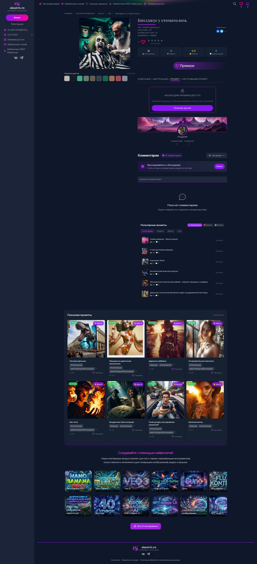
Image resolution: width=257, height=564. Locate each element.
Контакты (115, 560)
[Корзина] (248, 4)
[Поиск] (235, 4)
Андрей (153, 35)
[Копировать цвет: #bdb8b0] (69, 76)
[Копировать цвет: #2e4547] (101, 76)
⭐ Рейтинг (219, 225)
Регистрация (17, 24)
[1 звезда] (149, 40)
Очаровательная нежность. (201, 361)
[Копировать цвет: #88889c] (127, 76)
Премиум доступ (15, 39)
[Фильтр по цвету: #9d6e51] (112, 78)
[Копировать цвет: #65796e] (88, 76)
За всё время (147, 231)
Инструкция (160, 79)
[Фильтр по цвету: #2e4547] (99, 78)
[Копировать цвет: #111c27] (75, 76)
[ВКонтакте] (218, 31)
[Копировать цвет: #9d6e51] (114, 76)
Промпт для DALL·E (151, 27)
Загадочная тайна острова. (121, 422)
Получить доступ (182, 108)
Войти (17, 17)
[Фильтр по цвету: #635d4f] (92, 78)
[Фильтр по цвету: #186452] (105, 78)
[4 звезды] (158, 40)
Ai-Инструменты (17, 30)
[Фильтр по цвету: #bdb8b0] (67, 78)
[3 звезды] (155, 40)
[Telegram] (221, 31)
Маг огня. (74, 422)
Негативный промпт (195, 79)
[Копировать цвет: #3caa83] (82, 76)
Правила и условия (130, 560)
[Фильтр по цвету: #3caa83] (79, 78)
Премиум (187, 65)
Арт (150, 30)
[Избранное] (241, 4)
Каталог (12, 35)
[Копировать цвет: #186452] (108, 76)
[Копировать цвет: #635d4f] (95, 76)
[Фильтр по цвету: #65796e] (86, 78)
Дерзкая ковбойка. (158, 361)
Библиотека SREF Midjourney (16, 51)
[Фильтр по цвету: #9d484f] (118, 78)
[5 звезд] (161, 40)
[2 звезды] (152, 40)
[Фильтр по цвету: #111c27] (73, 78)
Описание (144, 79)
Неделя (160, 231)
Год (179, 231)
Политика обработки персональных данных (160, 560)
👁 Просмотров (194, 225)
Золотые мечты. (195, 422)
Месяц (170, 231)
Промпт (175, 79)
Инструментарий (51, 4)
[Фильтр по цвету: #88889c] (124, 78)
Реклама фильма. (78, 361)
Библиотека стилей (17, 44)
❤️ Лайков (208, 225)
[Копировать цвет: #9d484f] (120, 76)
